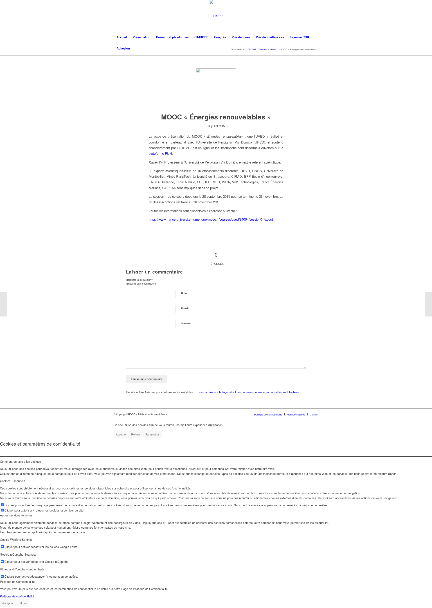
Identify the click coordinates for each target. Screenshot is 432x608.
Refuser (136, 434)
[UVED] (216, 88)
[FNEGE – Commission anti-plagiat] (428, 304)
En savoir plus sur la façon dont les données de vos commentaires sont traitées (247, 392)
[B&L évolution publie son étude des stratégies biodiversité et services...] (3, 304)
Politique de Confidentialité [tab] (17, 581)
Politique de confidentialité (17, 596)
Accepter (121, 434)
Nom (184, 293)
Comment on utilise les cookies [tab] (20, 461)
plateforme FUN (160, 153)
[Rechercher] (315, 48)
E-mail (185, 308)
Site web (186, 323)
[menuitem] (122, 37)
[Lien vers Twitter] (308, 15)
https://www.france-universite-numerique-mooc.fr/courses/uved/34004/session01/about (211, 219)
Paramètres (152, 434)
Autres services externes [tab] (16, 515)
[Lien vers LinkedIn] (315, 15)
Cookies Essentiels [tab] (12, 481)
